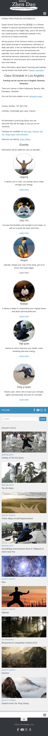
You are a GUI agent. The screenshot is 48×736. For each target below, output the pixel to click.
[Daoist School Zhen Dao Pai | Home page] (24, 5)
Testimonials (8, 640)
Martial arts (8, 455)
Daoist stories (9, 700)
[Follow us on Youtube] (38, 410)
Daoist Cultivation (36, 70)
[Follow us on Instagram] (41, 410)
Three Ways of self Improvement (17, 518)
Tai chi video (8, 488)
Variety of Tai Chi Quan (13, 458)
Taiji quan (27, 131)
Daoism (5, 673)
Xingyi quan (10, 134)
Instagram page (35, 96)
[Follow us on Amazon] (45, 410)
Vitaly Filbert (25, 139)
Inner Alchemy (22, 134)
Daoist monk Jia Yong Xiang (15, 703)
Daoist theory (8, 515)
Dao (4, 582)
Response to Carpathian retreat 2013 (19, 643)
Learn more (24, 190)
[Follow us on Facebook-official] (34, 410)
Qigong (35, 131)
